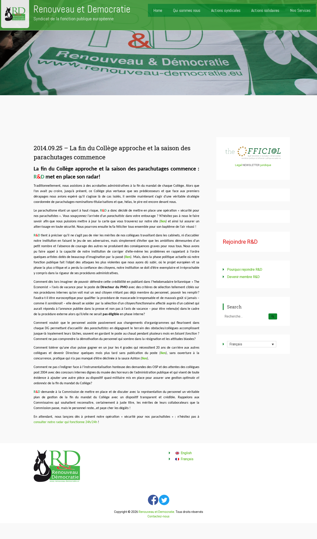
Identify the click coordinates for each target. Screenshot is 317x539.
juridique (265, 165)
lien (163, 221)
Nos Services (300, 10)
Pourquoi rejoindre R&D (244, 269)
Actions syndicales (225, 10)
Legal (238, 165)
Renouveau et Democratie (81, 9)
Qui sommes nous (186, 10)
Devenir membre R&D (243, 277)
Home (157, 10)
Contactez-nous (158, 516)
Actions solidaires (265, 10)
